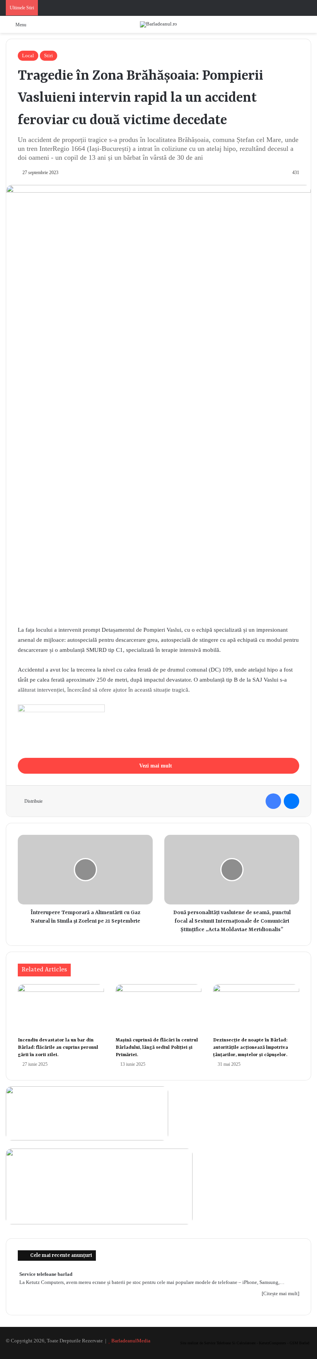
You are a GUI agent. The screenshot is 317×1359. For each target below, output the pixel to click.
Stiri (48, 55)
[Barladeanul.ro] (158, 24)
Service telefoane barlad (45, 1274)
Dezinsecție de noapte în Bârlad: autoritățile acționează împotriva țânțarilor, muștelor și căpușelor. (250, 1048)
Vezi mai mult (156, 766)
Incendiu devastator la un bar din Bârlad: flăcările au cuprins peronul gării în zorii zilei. (58, 1048)
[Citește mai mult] (280, 1293)
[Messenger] (291, 801)
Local (28, 55)
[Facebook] (273, 801)
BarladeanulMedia (130, 1341)
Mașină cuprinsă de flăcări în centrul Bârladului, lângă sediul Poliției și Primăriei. (157, 1048)
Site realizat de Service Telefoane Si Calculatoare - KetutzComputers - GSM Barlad (244, 1343)
